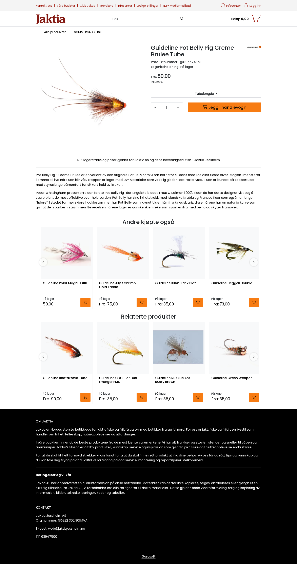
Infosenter (125, 6)
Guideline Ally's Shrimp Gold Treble (117, 285)
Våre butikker (66, 6)
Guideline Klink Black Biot (175, 283)
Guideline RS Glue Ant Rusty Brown (172, 380)
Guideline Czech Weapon (232, 378)
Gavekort (107, 6)
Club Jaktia (88, 6)
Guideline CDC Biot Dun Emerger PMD (118, 380)
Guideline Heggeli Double (231, 283)
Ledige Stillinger (148, 6)
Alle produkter (54, 32)
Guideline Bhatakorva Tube (65, 378)
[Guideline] (254, 47)
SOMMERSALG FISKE (88, 32)
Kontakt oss (44, 6)
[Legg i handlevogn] (85, 302)
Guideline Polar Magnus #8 (65, 283)
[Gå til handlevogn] (255, 20)
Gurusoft (149, 556)
